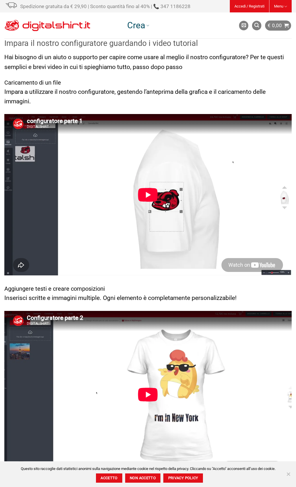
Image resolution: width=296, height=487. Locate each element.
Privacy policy (183, 478)
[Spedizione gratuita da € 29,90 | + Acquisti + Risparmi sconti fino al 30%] (12, 9)
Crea (136, 25)
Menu (278, 6)
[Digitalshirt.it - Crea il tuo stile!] (47, 26)
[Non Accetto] (288, 475)
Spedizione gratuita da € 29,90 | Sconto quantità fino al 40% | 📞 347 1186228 (105, 6)
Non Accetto (143, 478)
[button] (249, 6)
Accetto (109, 478)
